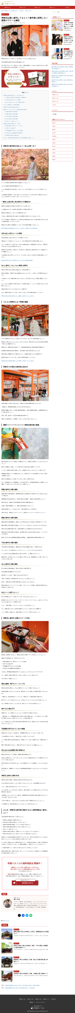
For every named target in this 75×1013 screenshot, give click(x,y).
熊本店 (53, 159)
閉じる (26, 92)
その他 (53, 104)
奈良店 (53, 146)
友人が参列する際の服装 (11, 118)
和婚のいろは (7, 7)
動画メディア (52, 7)
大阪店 (53, 142)
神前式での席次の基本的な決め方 (11, 107)
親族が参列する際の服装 (11, 114)
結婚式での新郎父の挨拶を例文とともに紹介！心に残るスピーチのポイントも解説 (68, 39)
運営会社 (31, 1002)
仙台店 (53, 132)
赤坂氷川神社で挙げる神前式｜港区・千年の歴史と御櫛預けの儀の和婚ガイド (31, 946)
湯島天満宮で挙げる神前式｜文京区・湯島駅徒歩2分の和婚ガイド (31, 932)
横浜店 (53, 129)
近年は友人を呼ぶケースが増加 (13, 99)
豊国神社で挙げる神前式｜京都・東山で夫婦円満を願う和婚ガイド (31, 960)
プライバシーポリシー (40, 1002)
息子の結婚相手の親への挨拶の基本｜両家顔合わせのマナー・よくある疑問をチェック (68, 54)
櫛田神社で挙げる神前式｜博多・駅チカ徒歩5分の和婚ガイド (62, 85)
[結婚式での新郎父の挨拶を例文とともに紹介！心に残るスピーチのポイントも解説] (57, 39)
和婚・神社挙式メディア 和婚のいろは (9, 10)
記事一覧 (67, 7)
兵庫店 (53, 149)
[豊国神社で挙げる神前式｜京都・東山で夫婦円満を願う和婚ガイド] (6, 962)
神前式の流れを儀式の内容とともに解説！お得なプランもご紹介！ (17, 296)
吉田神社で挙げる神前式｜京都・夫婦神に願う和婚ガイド (31, 973)
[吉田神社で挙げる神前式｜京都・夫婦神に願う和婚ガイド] (6, 976)
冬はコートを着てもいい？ (12, 121)
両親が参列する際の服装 (11, 111)
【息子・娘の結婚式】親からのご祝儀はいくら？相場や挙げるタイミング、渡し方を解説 (68, 25)
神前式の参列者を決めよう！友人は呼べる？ (13, 95)
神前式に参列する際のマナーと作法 (11, 123)
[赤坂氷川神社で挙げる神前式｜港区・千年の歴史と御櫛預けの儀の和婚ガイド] (6, 948)
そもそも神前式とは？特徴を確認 (11, 104)
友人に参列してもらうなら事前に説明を (15, 102)
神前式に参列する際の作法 (12, 135)
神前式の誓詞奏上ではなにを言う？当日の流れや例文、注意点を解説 (22, 985)
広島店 (53, 152)
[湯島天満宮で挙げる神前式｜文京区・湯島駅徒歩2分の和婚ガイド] (6, 934)
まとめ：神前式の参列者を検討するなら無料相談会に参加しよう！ (19, 137)
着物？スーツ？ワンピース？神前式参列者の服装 (15, 109)
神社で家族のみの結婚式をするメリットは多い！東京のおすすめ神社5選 (19, 228)
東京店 (53, 122)
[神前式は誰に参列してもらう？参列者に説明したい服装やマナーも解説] (26, 915)
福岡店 (53, 156)
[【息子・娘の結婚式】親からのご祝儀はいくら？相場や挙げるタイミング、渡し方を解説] (57, 25)
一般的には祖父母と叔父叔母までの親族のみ (16, 97)
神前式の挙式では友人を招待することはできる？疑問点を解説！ (17, 260)
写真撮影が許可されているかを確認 (14, 130)
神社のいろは (22, 7)
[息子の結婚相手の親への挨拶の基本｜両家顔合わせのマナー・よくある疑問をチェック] (57, 53)
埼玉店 (53, 126)
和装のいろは (37, 7)
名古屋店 (54, 136)
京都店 (53, 139)
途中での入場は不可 (10, 128)
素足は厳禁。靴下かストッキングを (14, 125)
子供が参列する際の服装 (11, 116)
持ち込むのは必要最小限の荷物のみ (14, 133)
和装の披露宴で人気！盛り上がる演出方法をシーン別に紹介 (20, 988)
